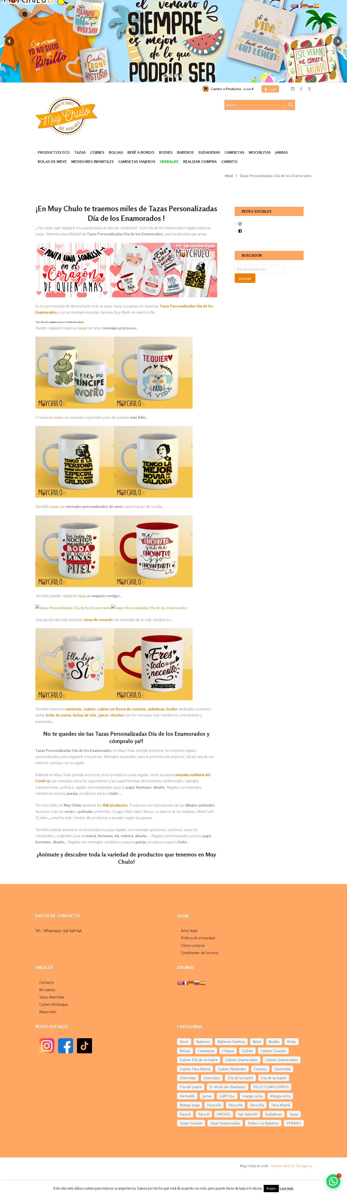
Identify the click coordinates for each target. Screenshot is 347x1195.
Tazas (80, 152)
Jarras (281, 152)
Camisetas (234, 152)
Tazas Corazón (191, 1123)
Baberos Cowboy (231, 1041)
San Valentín (248, 1114)
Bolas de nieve (52, 161)
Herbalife (187, 1096)
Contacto (46, 982)
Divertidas (282, 1069)
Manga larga (189, 1105)
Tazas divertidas (51, 997)
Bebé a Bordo (140, 152)
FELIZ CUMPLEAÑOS (271, 1086)
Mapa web (47, 1011)
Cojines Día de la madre (199, 1059)
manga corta (252, 1096)
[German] (191, 982)
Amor (184, 1041)
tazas (82, 328)
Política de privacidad (198, 937)
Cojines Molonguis (53, 1004)
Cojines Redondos (232, 1069)
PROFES (223, 1114)
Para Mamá (280, 1105)
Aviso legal (189, 930)
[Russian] (197, 982)
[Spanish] (202, 982)
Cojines (97, 152)
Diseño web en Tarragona (291, 1165)
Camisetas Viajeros (136, 161)
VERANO (293, 1123)
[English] (180, 982)
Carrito (229, 161)
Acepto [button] (271, 1188)
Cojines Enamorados (241, 1059)
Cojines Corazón (273, 1050)
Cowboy (260, 1069)
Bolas (291, 1041)
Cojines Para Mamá (195, 1069)
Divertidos (211, 1077)
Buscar (245, 279)
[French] (185, 982)
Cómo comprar (193, 945)
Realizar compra (200, 161)
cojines (89, 709)
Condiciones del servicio (199, 952)
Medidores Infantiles (92, 161)
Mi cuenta (47, 989)
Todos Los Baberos (263, 1123)
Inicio (229, 175)
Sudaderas (209, 152)
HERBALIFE (169, 161)
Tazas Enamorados (225, 1123)
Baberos (185, 152)
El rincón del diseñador (227, 1086)
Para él (185, 1114)
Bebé (257, 1041)
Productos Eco (54, 152)
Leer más (286, 1188)
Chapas (228, 1050)
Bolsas (116, 152)
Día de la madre (240, 1077)
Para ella (214, 1105)
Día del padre (191, 1086)
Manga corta (280, 1096)
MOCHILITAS (260, 152)
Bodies (166, 152)
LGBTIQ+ (227, 1096)
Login (273, 89)
